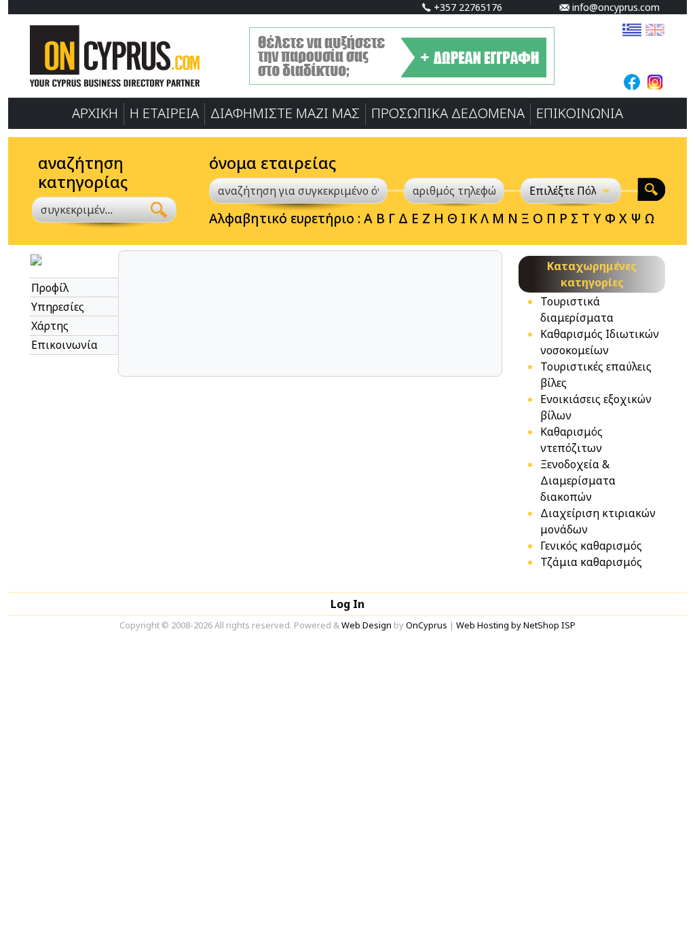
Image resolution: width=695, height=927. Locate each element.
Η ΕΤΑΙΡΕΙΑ (164, 113)
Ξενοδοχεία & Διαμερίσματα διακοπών (578, 480)
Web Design (366, 625)
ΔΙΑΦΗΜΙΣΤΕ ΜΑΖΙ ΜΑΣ (285, 113)
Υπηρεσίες (57, 306)
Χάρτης (50, 325)
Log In (347, 604)
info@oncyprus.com (614, 7)
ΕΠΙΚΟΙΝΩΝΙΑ (579, 113)
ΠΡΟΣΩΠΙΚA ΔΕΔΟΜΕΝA (448, 113)
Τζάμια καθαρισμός (591, 561)
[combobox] (87, 210)
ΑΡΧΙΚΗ (95, 113)
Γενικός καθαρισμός (591, 545)
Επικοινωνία (64, 344)
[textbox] (79, 210)
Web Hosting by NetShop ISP (516, 625)
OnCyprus (426, 625)
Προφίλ (50, 287)
